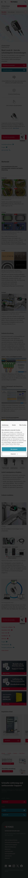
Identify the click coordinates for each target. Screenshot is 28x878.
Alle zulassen (14, 449)
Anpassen (13, 454)
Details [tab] (14, 425)
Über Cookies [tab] (22, 425)
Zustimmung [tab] (5, 425)
